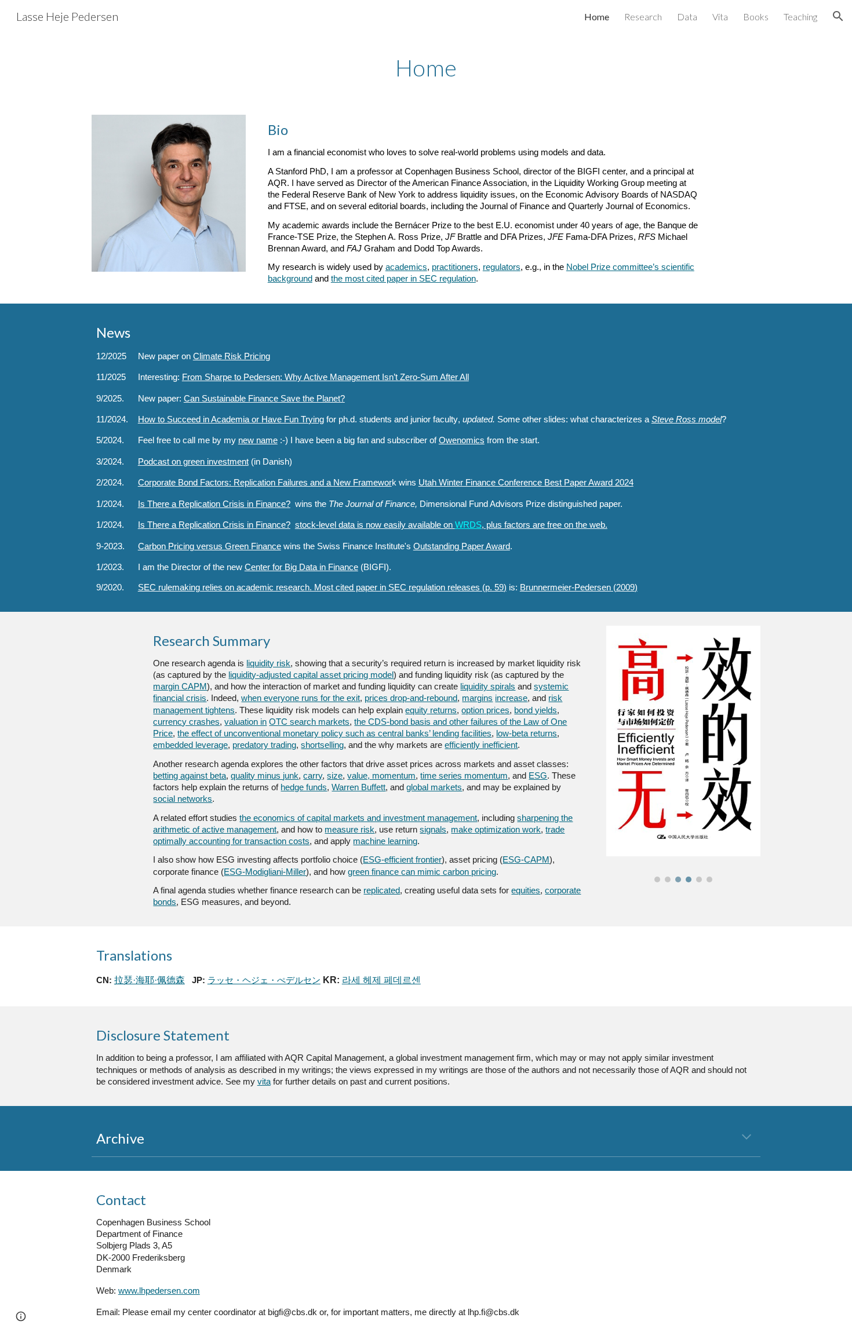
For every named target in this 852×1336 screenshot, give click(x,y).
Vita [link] (720, 16)
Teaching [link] (800, 16)
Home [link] (596, 16)
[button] (838, 16)
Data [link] (687, 16)
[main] (426, 66)
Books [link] (756, 16)
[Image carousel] (683, 754)
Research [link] (643, 16)
